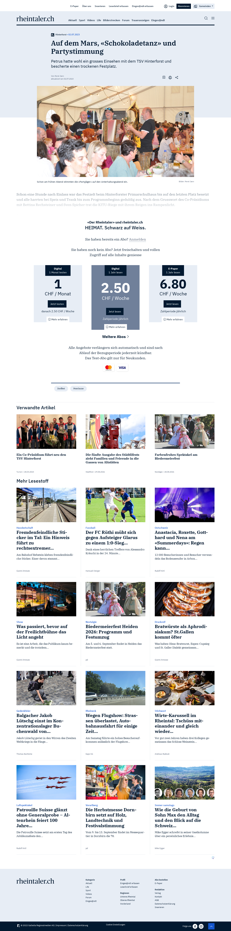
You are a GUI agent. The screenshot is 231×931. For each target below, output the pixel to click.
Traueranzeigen (140, 20)
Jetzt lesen (115, 311)
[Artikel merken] (163, 77)
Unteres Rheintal (127, 896)
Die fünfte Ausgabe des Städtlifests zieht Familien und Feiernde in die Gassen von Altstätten (112, 458)
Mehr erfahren (59, 319)
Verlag (158, 893)
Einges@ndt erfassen (142, 6)
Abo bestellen (161, 879)
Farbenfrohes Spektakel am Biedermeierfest (176, 456)
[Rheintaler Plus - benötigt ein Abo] (52, 34)
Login (171, 6)
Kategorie (90, 879)
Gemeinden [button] (205, 6)
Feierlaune (78, 388)
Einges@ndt (158, 20)
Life (99, 20)
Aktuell (72, 20)
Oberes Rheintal (127, 900)
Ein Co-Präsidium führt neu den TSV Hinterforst (41, 456)
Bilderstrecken (111, 20)
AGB (157, 900)
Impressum (61, 925)
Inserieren (100, 6)
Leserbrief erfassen (118, 6)
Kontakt (158, 896)
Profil (122, 879)
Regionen (124, 893)
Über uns (86, 6)
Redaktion (160, 889)
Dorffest (61, 388)
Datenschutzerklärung (165, 903)
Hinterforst (60, 34)
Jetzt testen (57, 303)
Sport (82, 20)
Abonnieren (184, 6)
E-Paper (74, 6)
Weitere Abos (114, 336)
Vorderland (125, 903)
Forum (125, 20)
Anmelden (137, 239)
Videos (91, 20)
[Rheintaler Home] (35, 18)
